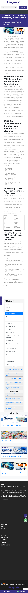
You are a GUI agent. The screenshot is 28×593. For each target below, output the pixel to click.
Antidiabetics (9, 340)
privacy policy (3, 539)
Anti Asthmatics (10, 354)
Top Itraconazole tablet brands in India (11, 425)
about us (3, 528)
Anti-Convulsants (10, 326)
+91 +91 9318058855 (14, 490)
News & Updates (4, 537)
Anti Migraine (9, 329)
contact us (23, 7)
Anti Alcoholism (10, 332)
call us (8, 591)
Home (11, 21)
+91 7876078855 (22, 490)
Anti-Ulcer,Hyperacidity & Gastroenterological (12, 347)
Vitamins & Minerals (11, 358)
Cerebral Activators (11, 320)
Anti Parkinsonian (10, 351)
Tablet (7, 304)
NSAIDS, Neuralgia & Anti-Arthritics (12, 336)
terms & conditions (22, 584)
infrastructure (4, 530)
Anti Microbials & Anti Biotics (13, 343)
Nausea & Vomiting (10, 361)
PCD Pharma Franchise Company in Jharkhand (12, 23)
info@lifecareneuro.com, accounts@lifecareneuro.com (14, 492)
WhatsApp (22, 591)
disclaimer (3, 584)
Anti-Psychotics (10, 316)
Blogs (16, 21)
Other (7, 364)
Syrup (7, 310)
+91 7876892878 (6, 490)
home (2, 526)
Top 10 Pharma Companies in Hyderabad (12, 440)
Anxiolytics (9, 323)
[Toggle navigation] (3, 11)
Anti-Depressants (10, 313)
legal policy (8, 584)
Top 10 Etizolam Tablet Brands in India (11, 456)
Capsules (8, 307)
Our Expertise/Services (5, 535)
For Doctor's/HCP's (5, 531)
